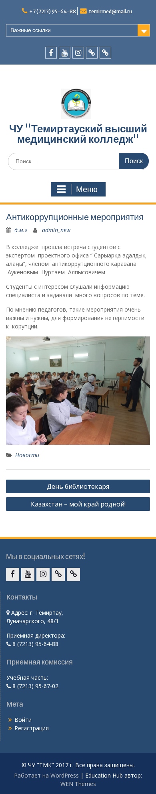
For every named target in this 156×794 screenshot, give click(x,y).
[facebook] (51, 53)
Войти (23, 719)
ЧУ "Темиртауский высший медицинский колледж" (78, 134)
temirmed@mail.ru (110, 11)
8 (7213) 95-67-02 (34, 686)
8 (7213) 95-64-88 (34, 644)
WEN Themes (78, 784)
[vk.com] (92, 53)
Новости (27, 455)
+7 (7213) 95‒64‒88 (52, 11)
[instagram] (78, 53)
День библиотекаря (78, 486)
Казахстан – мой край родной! (78, 504)
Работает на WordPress (46, 775)
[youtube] (64, 53)
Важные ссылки (30, 30)
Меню (87, 189)
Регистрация (31, 728)
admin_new (56, 230)
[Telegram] (105, 53)
